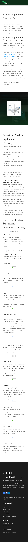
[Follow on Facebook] (7, 493)
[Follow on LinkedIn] (9, 493)
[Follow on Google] (4, 493)
